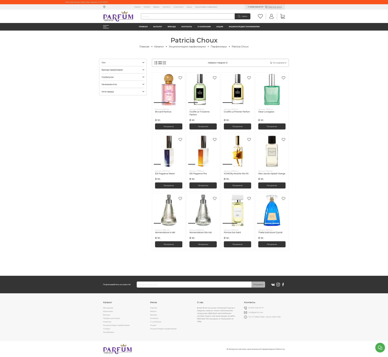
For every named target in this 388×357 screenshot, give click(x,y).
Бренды (156, 7)
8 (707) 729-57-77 (256, 308)
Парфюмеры (219, 46)
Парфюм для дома (111, 318)
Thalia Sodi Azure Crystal (270, 232)
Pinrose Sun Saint (232, 232)
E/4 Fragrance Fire (198, 173)
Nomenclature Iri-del (165, 232)
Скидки (106, 329)
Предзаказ (169, 126)
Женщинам (108, 308)
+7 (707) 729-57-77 (255, 7)
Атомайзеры (108, 332)
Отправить (258, 284)
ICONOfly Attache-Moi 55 (236, 173)
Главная (137, 7)
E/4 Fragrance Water (165, 173)
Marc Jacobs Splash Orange (271, 173)
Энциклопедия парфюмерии (206, 7)
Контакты (166, 7)
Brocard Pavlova (163, 112)
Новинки (107, 322)
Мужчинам (108, 311)
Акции (189, 7)
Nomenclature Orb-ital (200, 232)
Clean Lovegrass (266, 112)
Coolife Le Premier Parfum (237, 112)
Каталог (147, 7)
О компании (178, 7)
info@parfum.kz (256, 312)
